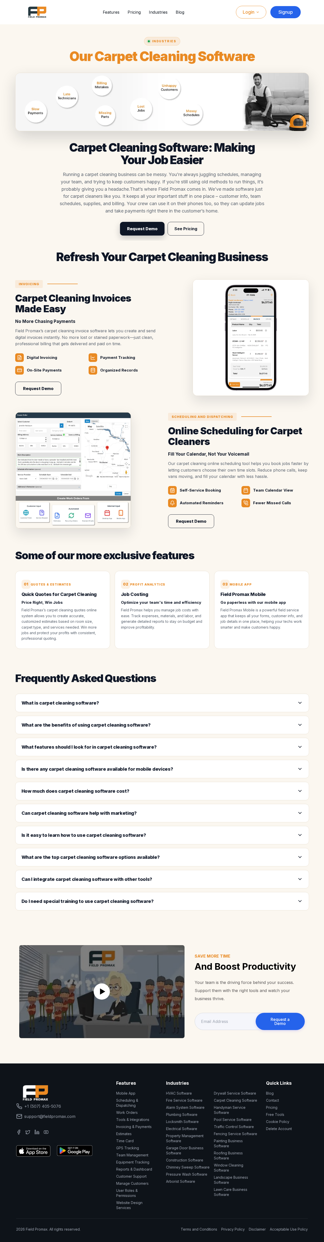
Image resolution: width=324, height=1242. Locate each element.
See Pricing (185, 228)
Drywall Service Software (235, 1093)
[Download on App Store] (33, 1150)
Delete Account (279, 1129)
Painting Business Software (228, 1143)
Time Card (125, 1141)
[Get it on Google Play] (74, 1150)
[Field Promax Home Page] (37, 12)
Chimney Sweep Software (188, 1167)
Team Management (132, 1155)
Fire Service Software (184, 1100)
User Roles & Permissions (127, 1193)
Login (248, 12)
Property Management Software (185, 1138)
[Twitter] (27, 1132)
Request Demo (142, 228)
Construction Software (184, 1160)
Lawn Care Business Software (230, 1192)
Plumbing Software (181, 1114)
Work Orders (127, 1112)
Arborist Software (180, 1181)
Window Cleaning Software (228, 1167)
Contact (272, 1100)
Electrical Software (181, 1129)
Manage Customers (132, 1183)
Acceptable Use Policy (289, 1229)
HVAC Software (179, 1093)
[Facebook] (18, 1132)
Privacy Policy (233, 1229)
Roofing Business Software (228, 1155)
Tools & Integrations (132, 1119)
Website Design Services (129, 1205)
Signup (285, 12)
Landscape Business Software (231, 1180)
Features (111, 12)
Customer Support (131, 1176)
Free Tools (275, 1114)
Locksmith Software (182, 1121)
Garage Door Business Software (185, 1150)
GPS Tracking (127, 1148)
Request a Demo (280, 1021)
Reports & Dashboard (134, 1169)
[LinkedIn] (36, 1132)
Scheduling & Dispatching (127, 1103)
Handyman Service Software (230, 1110)
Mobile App (125, 1093)
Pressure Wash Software (186, 1174)
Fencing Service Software (235, 1134)
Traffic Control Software (234, 1126)
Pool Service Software (233, 1119)
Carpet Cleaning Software (235, 1100)
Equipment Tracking (132, 1162)
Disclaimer (257, 1229)
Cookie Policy (277, 1121)
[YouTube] (46, 1132)
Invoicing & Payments (134, 1126)
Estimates (124, 1134)
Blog (180, 12)
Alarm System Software (185, 1107)
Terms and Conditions (199, 1229)
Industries (158, 12)
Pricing (134, 12)
